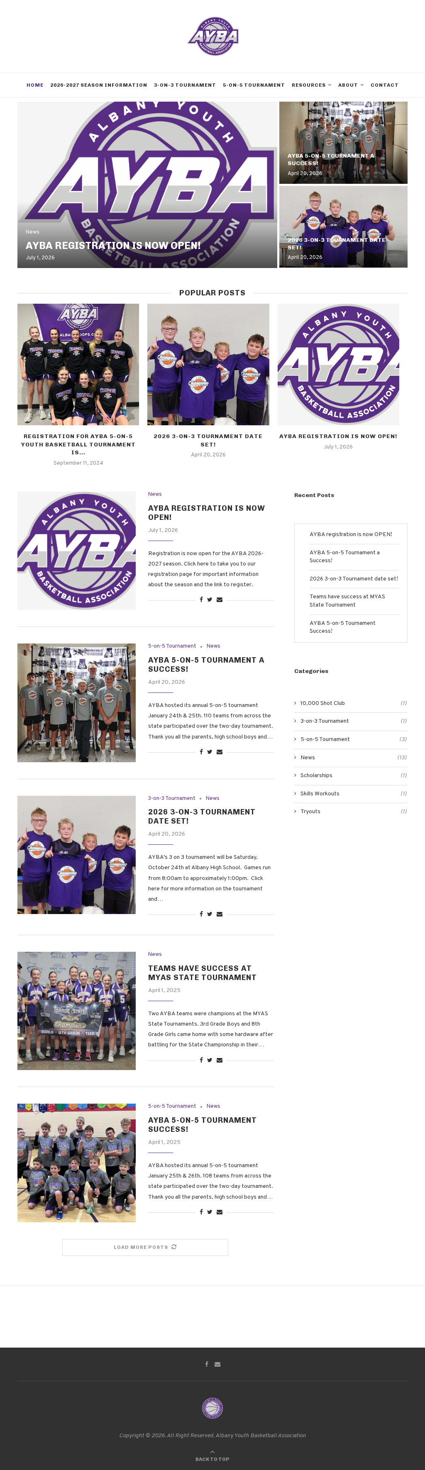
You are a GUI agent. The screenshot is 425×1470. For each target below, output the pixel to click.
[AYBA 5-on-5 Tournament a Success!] (343, 143)
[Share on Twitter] (209, 600)
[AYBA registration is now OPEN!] (147, 185)
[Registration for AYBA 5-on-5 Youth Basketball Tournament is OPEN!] (78, 364)
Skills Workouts (353, 793)
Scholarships (353, 775)
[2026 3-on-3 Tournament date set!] (343, 227)
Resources (309, 85)
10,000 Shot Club (353, 703)
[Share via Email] (219, 600)
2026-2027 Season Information (98, 85)
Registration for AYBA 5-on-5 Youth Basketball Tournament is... (78, 444)
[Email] (217, 1364)
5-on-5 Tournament (254, 85)
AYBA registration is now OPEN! (113, 245)
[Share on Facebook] (201, 600)
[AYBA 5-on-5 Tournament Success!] (76, 1163)
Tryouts (353, 811)
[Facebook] (206, 1364)
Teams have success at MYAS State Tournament (202, 973)
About (348, 85)
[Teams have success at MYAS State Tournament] (76, 1011)
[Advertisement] (351, 893)
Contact (385, 85)
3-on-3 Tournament (185, 85)
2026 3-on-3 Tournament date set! (354, 579)
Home (35, 85)
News (32, 232)
